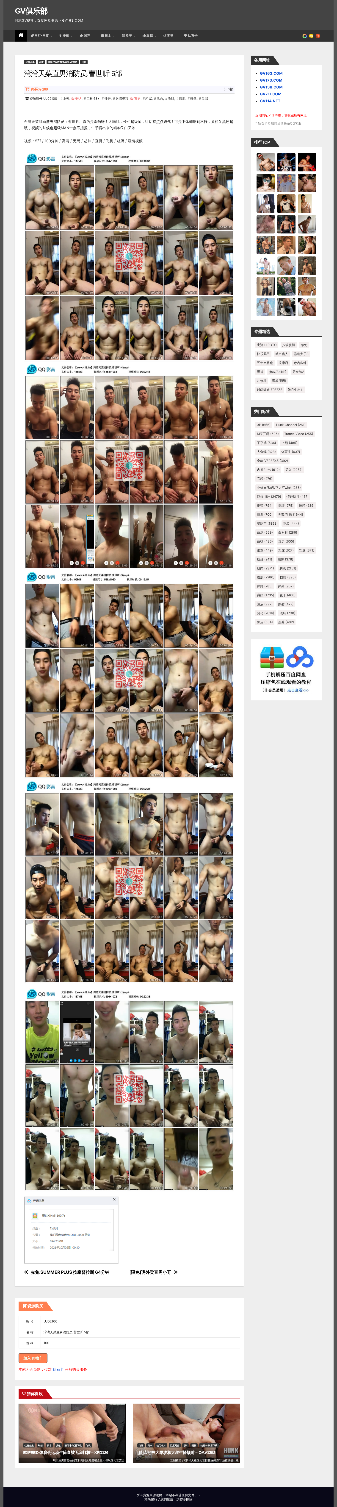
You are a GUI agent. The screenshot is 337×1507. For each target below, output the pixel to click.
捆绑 (285, 505)
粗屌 (148, 98)
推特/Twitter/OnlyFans (62, 62)
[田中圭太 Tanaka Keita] (307, 244)
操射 (265, 514)
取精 (150, 36)
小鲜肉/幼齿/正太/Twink (279, 487)
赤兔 (304, 345)
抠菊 (265, 505)
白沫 (265, 532)
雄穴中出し (296, 390)
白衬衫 (287, 532)
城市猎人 (281, 354)
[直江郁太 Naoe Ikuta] (307, 306)
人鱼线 (266, 452)
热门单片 (161, 1445)
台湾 (41, 62)
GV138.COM (271, 87)
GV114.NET (270, 101)
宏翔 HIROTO (267, 345)
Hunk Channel (291, 425)
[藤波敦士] (265, 306)
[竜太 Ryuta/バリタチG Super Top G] (286, 203)
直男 (171, 36)
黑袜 (260, 372)
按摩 (66, 36)
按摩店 (283, 363)
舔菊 (286, 586)
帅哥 (107, 98)
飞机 (84, 62)
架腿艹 (267, 523)
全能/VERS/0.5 (272, 461)
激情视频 (122, 98)
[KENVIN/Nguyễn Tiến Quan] (286, 162)
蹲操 (265, 595)
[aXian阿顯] (307, 265)
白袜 (265, 541)
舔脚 (265, 586)
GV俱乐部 (31, 11)
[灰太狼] (286, 306)
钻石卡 (58, 1369)
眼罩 (265, 550)
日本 (109, 36)
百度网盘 (174, 1445)
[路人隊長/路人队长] (265, 286)
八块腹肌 (288, 345)
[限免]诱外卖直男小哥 (150, 1272)
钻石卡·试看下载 (73, 1445)
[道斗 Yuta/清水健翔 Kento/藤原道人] (286, 244)
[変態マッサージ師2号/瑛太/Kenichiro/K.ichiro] (307, 203)
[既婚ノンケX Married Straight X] (265, 224)
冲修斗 (262, 381)
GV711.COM (271, 94)
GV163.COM (271, 73)
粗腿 (306, 550)
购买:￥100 (39, 89)
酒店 (265, 604)
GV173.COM (271, 80)
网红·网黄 (42, 36)
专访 (78, 98)
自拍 (288, 577)
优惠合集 (30, 62)
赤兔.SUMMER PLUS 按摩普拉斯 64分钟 (70, 1272)
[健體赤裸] (265, 265)
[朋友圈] (304, 35)
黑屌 (205, 98)
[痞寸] (286, 224)
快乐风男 (263, 354)
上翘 (66, 98)
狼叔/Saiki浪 (278, 372)
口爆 (141, 1445)
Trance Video (298, 434)
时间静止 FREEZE (269, 390)
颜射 (285, 604)
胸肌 (171, 98)
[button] (317, 35)
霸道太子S (301, 354)
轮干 (288, 595)
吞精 (264, 479)
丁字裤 (266, 443)
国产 (88, 36)
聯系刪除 (186, 1499)
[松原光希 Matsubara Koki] (307, 182)
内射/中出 (268, 470)
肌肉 (160, 98)
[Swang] (307, 162)
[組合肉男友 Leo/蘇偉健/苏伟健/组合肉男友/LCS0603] (286, 182)
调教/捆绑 (279, 381)
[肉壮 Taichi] (286, 286)
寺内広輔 (300, 363)
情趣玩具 (298, 496)
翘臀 (285, 559)
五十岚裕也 (265, 363)
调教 (58, 1445)
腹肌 (182, 98)
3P (264, 425)
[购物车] (311, 35)
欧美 (129, 36)
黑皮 (265, 622)
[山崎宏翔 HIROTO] (265, 162)
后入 (294, 470)
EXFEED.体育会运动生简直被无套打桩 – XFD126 (65, 1452)
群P (185, 1445)
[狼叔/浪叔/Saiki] (265, 182)
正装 (291, 523)
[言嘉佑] (265, 203)
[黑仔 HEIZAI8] (265, 244)
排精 (307, 505)
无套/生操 (290, 514)
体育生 (290, 452)
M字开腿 (268, 434)
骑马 (193, 98)
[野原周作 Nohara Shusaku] (307, 286)
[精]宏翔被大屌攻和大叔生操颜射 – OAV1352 (176, 1452)
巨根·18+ (92, 98)
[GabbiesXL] (286, 265)
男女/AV (298, 372)
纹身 (264, 559)
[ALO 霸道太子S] (307, 224)
